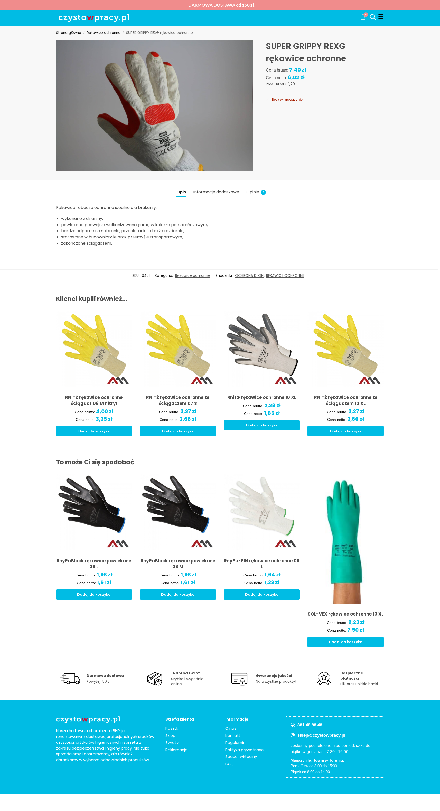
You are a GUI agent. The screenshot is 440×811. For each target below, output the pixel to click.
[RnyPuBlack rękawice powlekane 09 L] (94, 512)
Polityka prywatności (244, 749)
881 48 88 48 (309, 725)
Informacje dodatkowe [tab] (216, 192)
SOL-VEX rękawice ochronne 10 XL (345, 614)
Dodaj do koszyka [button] (94, 431)
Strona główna (68, 32)
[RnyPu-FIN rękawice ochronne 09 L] (262, 512)
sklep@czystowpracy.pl (321, 735)
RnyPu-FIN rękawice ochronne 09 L (261, 564)
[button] (363, 17)
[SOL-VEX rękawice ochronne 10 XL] (345, 539)
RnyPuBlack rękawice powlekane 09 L (94, 564)
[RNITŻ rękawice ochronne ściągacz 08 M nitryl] (94, 349)
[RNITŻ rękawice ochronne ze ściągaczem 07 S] (178, 349)
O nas (230, 728)
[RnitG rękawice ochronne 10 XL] (262, 349)
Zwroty (172, 742)
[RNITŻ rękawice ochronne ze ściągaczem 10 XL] (345, 349)
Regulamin (235, 742)
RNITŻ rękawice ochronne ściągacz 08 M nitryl (94, 400)
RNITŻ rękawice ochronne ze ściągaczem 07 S (177, 400)
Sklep (170, 735)
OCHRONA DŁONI (249, 275)
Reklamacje (176, 749)
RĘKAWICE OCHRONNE (285, 275)
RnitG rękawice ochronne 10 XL (261, 397)
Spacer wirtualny (241, 756)
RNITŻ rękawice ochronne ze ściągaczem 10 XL (345, 400)
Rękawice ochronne (103, 32)
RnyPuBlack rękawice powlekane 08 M (178, 564)
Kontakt (232, 735)
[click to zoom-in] (154, 105)
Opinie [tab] (255, 192)
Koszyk (171, 728)
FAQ (229, 764)
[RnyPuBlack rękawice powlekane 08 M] (178, 512)
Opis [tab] (181, 192)
